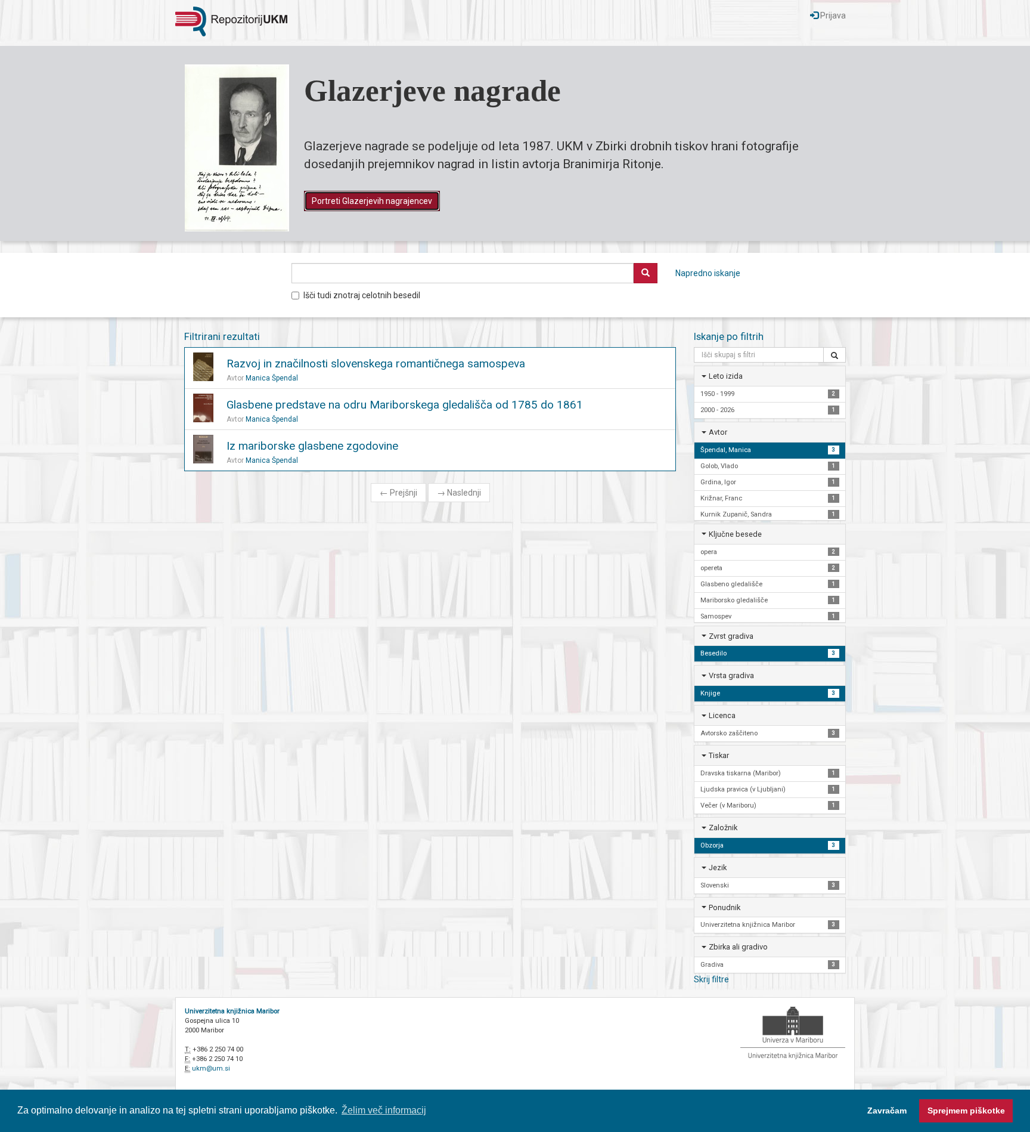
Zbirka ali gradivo (738, 946)
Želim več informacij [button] (384, 1110)
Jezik (718, 867)
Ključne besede (735, 534)
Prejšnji (398, 492)
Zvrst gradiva (731, 636)
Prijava (832, 15)
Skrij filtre (711, 979)
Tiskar (719, 755)
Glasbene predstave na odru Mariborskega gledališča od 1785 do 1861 (405, 405)
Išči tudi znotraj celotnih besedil (361, 295)
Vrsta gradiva (731, 675)
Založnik (723, 827)
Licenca (722, 715)
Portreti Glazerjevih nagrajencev (372, 201)
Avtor (718, 432)
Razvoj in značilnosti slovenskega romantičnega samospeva (376, 363)
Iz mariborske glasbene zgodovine (312, 446)
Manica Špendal (272, 378)
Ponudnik (724, 907)
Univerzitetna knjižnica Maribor (232, 1011)
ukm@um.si (211, 1068)
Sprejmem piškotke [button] (966, 1110)
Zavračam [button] (887, 1110)
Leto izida (726, 376)
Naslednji (459, 492)
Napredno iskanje (707, 273)
